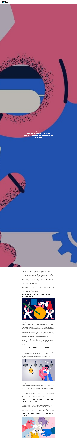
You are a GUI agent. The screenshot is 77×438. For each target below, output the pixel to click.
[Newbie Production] (5, 2)
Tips (40, 131)
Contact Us (39, 1)
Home (11, 1)
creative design (44, 279)
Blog (31, 1)
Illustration (38, 131)
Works (15, 1)
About (34, 1)
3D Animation (26, 1)
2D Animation (20, 1)
